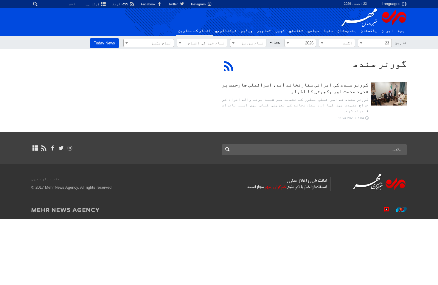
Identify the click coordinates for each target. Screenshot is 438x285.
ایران (387, 31)
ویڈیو (247, 31)
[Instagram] (70, 148)
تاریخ (401, 42)
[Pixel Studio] (383, 209)
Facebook (148, 4)
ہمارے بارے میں (46, 178)
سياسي (313, 31)
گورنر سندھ (380, 63)
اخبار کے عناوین (194, 31)
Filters (274, 42)
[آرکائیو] (35, 148)
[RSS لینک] (43, 148)
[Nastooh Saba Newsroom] (398, 209)
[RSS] (228, 66)
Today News (104, 43)
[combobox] (375, 43)
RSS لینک (120, 4)
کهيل (280, 31)
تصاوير (264, 31)
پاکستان (369, 31)
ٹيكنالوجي (226, 31)
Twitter (173, 4)
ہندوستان (346, 31)
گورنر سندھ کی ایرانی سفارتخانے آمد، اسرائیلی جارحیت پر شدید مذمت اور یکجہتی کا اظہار (295, 88)
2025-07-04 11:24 (351, 118)
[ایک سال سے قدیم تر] (389, 94)
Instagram (198, 4)
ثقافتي (296, 31)
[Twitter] (61, 148)
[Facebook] (52, 148)
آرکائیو (92, 4)
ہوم (401, 31)
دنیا (328, 31)
